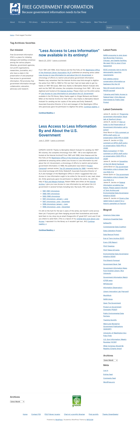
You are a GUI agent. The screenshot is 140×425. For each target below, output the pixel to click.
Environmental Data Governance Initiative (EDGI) (115, 255)
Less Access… (71, 22)
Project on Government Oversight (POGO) (112, 308)
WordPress (59, 419)
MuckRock (107, 295)
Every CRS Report (110, 242)
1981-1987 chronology (51, 191)
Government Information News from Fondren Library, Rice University (115, 270)
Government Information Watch (115, 277)
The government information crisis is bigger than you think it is (115, 169)
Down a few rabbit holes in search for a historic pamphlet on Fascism (116, 201)
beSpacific (107, 223)
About (12, 22)
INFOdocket (108, 284)
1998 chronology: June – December (56, 207)
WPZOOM (90, 419)
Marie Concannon (110, 151)
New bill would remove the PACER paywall (113, 89)
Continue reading (91, 107)
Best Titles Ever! (100, 22)
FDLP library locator (52, 414)
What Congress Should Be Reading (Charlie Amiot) (113, 347)
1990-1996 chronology (51, 196)
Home (12, 35)
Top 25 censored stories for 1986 (72, 168)
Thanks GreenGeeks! (110, 414)
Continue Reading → (47, 113)
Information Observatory (112, 288)
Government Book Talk (112, 264)
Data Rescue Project (111, 234)
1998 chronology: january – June (55, 204)
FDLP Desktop (108, 246)
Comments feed (109, 378)
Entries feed (108, 374)
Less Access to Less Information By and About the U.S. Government (67, 130)
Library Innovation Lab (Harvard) (116, 291)
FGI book (21, 22)
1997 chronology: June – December (56, 202)
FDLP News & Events (111, 250)
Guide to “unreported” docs (52, 22)
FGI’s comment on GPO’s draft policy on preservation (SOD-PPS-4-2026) (116, 135)
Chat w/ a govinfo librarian (74, 414)
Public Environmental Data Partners (113, 314)
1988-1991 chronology (51, 194)
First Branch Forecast (111, 260)
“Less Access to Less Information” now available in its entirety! (69, 52)
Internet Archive (66, 91)
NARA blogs (108, 299)
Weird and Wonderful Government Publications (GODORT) (113, 326)
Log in (105, 370)
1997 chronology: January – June (55, 199)
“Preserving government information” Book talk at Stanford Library (115, 116)
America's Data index (111, 215)
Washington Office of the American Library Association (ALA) (75, 158)
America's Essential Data (112, 219)
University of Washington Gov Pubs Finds (114, 334)
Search (127, 28)
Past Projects (86, 22)
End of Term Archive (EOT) (113, 238)
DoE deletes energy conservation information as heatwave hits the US (114, 81)
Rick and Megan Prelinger (54, 182)
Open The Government (112, 303)
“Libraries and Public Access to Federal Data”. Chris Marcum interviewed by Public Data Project (115, 98)
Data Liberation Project (112, 231)
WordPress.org (109, 382)
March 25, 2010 (45, 60)
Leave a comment (59, 60)
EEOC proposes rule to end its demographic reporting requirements (115, 72)
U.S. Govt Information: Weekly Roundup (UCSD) (114, 340)
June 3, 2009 (44, 141)
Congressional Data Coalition (114, 227)
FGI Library (33, 22)
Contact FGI (36, 414)
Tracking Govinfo (110, 320)
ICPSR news (108, 280)
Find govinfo (93, 414)
